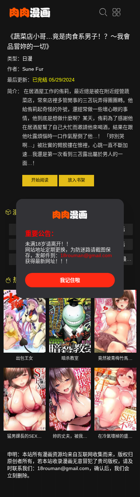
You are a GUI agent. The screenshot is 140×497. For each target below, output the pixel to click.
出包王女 (24, 358)
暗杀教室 (70, 358)
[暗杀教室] (70, 321)
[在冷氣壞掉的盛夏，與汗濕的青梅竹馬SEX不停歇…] (115, 399)
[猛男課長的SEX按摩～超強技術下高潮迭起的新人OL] (25, 399)
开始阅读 (39, 180)
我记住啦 (70, 280)
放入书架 (76, 180)
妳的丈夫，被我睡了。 (74, 436)
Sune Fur (32, 69)
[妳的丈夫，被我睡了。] (70, 399)
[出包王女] (25, 321)
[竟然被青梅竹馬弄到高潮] (115, 321)
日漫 (27, 58)
